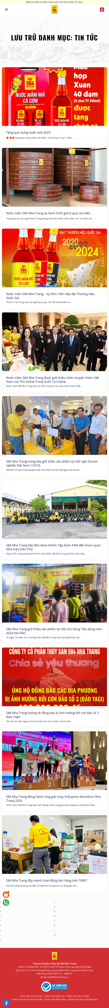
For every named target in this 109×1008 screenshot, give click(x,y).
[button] (6, 9)
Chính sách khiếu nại (54, 996)
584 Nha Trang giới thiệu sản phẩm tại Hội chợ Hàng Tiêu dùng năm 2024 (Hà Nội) (54, 631)
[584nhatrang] (54, 9)
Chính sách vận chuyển (77, 996)
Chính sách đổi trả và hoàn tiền (27, 999)
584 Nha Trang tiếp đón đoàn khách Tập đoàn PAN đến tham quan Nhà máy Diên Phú (53, 547)
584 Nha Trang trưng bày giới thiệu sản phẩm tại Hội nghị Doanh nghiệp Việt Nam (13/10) (52, 463)
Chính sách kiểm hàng (55, 999)
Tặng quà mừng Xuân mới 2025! (28, 133)
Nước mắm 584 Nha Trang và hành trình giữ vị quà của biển (48, 213)
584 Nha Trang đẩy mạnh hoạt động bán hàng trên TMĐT (46, 881)
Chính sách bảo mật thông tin (83, 999)
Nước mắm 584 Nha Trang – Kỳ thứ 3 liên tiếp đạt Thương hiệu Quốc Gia (50, 296)
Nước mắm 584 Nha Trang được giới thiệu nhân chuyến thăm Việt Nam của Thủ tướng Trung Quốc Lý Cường (52, 380)
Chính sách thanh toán (31, 996)
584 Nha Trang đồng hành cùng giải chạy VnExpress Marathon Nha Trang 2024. (53, 799)
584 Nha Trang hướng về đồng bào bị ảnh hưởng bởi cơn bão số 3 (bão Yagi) (52, 715)
